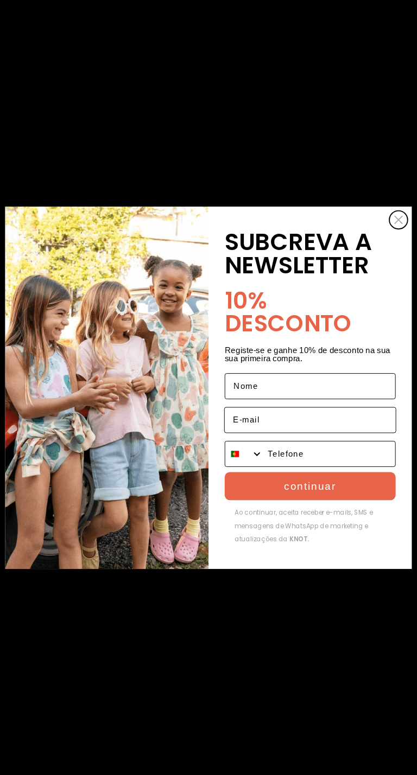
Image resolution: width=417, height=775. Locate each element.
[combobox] (244, 453)
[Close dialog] (398, 219)
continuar (310, 485)
